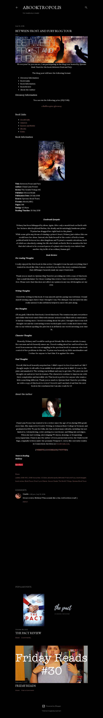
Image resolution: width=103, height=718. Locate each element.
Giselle (26, 494)
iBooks (23, 129)
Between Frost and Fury (67, 478)
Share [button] (17, 474)
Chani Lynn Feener (40, 481)
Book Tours (29, 481)
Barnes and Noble (27, 126)
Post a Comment (27, 690)
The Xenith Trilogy (65, 481)
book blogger (81, 478)
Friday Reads (25, 686)
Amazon (23, 123)
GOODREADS (51, 450)
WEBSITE (40, 450)
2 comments (26, 638)
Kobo (22, 131)
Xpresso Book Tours (79, 481)
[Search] (86, 6)
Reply (25, 502)
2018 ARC (24, 478)
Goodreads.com (62, 444)
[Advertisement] (51, 562)
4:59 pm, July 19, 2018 (37, 494)
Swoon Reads (53, 481)
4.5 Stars (44, 478)
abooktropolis (53, 478)
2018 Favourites (34, 478)
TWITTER (62, 450)
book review (19, 481)
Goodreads (25, 120)
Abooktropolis (42, 7)
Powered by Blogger (53, 706)
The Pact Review (28, 633)
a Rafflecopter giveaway (52, 106)
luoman (58, 711)
